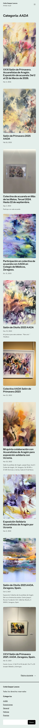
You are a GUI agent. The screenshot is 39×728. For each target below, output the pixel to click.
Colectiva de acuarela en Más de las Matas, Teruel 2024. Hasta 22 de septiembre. (19, 199)
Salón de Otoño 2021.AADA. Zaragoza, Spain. (18, 586)
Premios (6, 715)
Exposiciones (8, 704)
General (6, 708)
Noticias (6, 712)
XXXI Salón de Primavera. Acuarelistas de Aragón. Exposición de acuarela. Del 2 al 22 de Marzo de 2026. (19, 74)
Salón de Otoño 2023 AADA (18, 327)
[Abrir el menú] (34, 4)
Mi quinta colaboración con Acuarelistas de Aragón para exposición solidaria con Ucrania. (19, 453)
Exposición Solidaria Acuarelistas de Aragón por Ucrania (18, 524)
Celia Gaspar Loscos (10, 3)
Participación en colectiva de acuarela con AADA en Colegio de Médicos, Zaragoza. (19, 265)
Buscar (31, 722)
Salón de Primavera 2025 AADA (17, 137)
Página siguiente (28, 675)
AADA (5, 701)
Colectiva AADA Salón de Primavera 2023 (17, 390)
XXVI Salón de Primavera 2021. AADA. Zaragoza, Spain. (19, 655)
